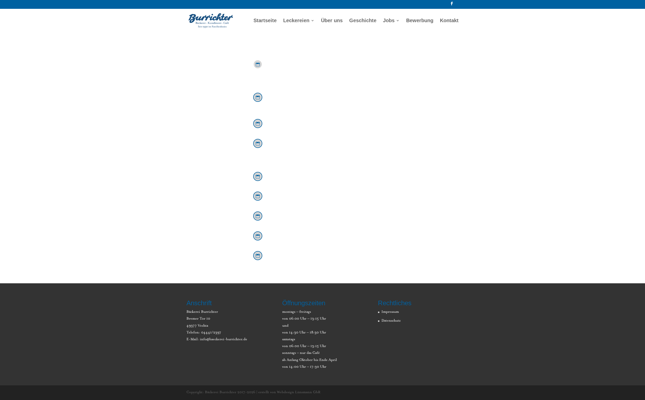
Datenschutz (391, 321)
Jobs (389, 21)
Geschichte (362, 21)
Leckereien (296, 21)
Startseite (265, 21)
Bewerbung (419, 21)
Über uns (332, 21)
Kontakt (449, 21)
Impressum (390, 312)
